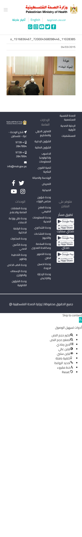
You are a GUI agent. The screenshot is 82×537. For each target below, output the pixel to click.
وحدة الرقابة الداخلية (20, 230)
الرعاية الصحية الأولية (68, 127)
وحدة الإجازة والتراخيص (44, 276)
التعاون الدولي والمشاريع (43, 133)
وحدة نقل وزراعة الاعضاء (18, 220)
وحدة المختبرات (18, 238)
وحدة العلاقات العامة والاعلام (18, 210)
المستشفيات (68, 135)
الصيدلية (46, 190)
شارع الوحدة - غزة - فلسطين (18, 134)
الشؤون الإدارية (43, 141)
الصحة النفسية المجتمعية (67, 118)
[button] (80, 320)
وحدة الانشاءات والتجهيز (42, 235)
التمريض (46, 183)
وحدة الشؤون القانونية (19, 283)
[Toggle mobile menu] (6, 9)
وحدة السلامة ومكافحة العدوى (41, 245)
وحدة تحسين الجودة (44, 265)
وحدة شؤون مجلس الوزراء (44, 199)
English (35, 20)
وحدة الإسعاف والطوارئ (18, 273)
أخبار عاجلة (19, 19)
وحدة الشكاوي (42, 227)
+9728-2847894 (21, 144)
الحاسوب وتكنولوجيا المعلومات (45, 157)
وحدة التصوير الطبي (44, 255)
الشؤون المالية (43, 147)
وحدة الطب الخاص (17, 264)
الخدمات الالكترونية (56, 20)
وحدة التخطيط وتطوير (19, 256)
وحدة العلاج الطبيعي (44, 209)
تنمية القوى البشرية (44, 169)
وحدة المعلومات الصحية (42, 219)
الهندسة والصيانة (41, 177)
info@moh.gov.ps (17, 166)
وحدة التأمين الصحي (20, 246)
